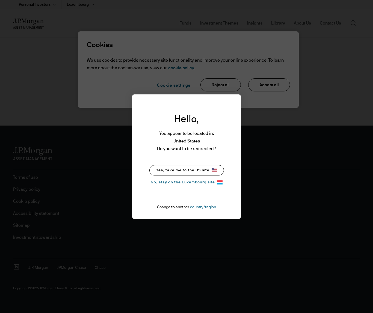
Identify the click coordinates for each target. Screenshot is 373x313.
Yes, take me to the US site (182, 170)
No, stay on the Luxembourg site (183, 182)
